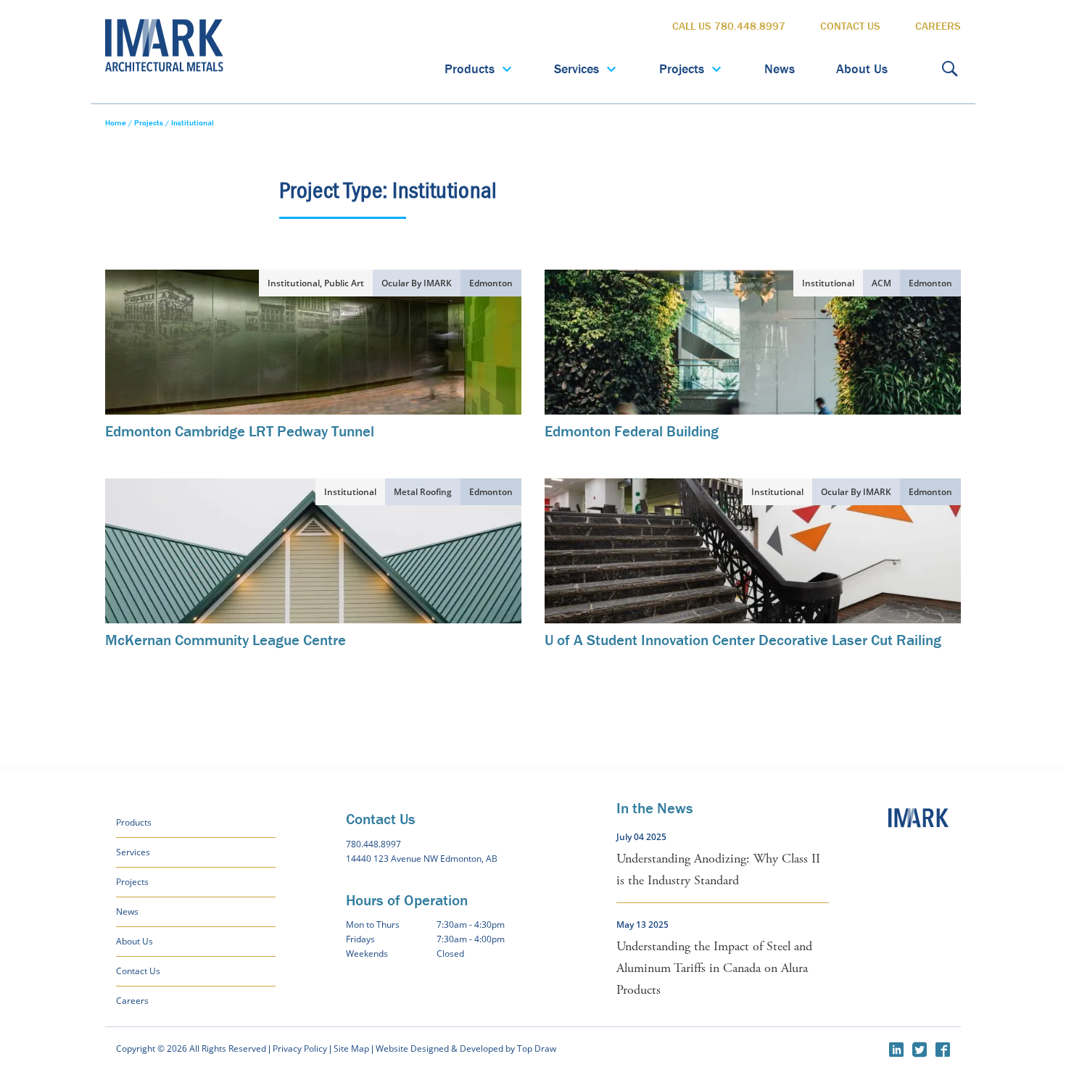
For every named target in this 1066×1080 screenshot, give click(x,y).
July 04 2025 (641, 837)
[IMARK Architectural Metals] (919, 825)
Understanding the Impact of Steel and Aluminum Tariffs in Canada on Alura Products (714, 968)
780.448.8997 (373, 844)
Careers (938, 26)
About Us (862, 68)
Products (470, 68)
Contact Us (850, 26)
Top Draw (536, 1048)
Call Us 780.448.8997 (728, 26)
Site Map (351, 1048)
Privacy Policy (300, 1048)
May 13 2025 (642, 924)
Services (576, 68)
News (779, 68)
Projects (681, 68)
